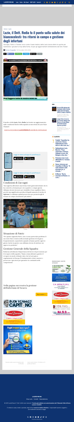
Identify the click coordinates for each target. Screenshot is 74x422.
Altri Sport (26, 2)
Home (5, 29)
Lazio (17, 2)
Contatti (39, 2)
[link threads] (65, 2)
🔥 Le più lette (56, 136)
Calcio (21, 2)
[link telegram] (55, 2)
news (53, 104)
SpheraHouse (39, 419)
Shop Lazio (29, 399)
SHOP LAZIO (32, 2)
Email (40, 53)
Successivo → (41, 294)
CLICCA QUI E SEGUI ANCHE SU (25, 130)
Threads (34, 53)
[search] (69, 2)
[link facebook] (47, 2)
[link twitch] (62, 2)
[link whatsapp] (57, 2)
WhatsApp (19, 53)
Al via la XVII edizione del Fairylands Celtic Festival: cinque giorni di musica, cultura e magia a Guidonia (64, 110)
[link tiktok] (60, 2)
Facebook (11, 53)
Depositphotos (43, 399)
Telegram (26, 53)
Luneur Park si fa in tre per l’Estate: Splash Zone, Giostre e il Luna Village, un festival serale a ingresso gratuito (63, 122)
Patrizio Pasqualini (10, 50)
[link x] (44, 2)
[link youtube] (52, 2)
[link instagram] (49, 2)
